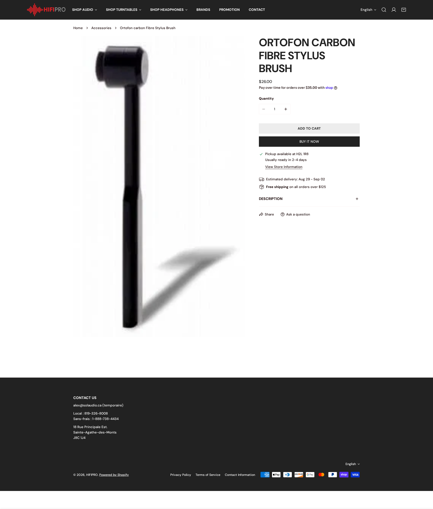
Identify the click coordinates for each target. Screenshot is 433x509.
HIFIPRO (92, 475)
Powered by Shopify (114, 475)
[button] (84, 10)
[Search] (384, 10)
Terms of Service (208, 475)
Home (78, 28)
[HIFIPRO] (46, 9)
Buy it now (309, 141)
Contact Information (240, 475)
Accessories (101, 28)
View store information (283, 167)
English (366, 9)
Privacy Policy (180, 475)
